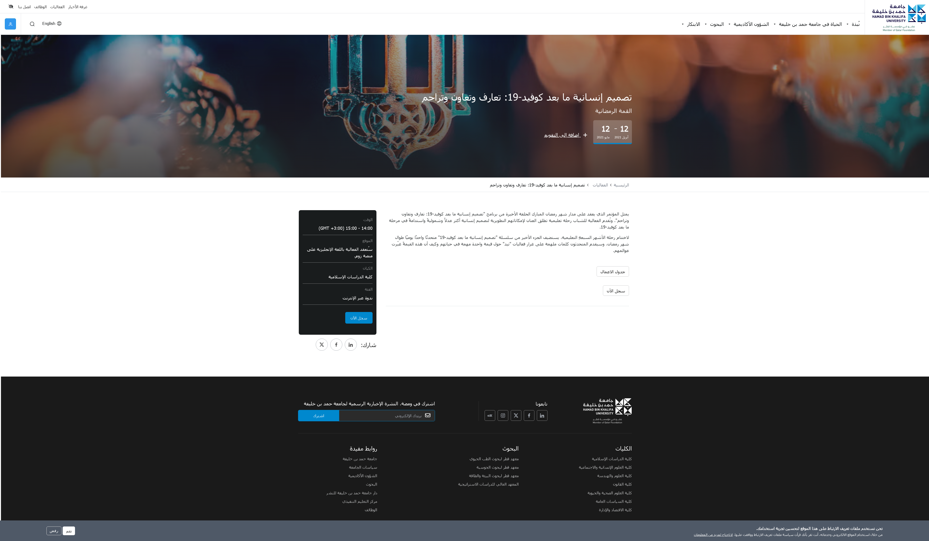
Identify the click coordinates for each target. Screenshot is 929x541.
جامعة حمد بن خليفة (360, 458)
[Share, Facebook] (336, 345)
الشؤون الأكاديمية (362, 475)
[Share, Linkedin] (351, 345)
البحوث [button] (717, 24)
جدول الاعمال (612, 271)
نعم (69, 530)
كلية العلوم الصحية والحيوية (610, 492)
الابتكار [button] (693, 24)
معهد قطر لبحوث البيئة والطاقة (494, 475)
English (48, 23)
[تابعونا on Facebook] (529, 415)
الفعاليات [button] (57, 6)
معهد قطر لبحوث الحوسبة (498, 467)
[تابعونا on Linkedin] (542, 415)
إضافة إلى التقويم (562, 135)
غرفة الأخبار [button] (77, 6)
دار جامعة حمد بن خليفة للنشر (351, 492)
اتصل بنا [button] (24, 6)
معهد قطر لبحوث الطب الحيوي (494, 458)
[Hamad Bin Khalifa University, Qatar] (899, 17)
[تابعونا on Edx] (490, 415)
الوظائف (371, 509)
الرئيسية (621, 184)
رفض (54, 530)
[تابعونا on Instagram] (503, 415)
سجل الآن (616, 290)
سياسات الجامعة (363, 467)
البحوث (371, 484)
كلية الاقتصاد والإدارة (615, 509)
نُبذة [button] (856, 24)
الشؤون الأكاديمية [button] (751, 24)
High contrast (10, 6)
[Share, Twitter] (322, 345)
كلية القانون (622, 484)
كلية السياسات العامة (614, 501)
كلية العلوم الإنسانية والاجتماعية (605, 467)
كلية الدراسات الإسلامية (612, 458)
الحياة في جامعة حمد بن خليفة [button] (810, 24)
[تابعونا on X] (516, 415)
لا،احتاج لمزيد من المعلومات (713, 535)
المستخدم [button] (10, 24)
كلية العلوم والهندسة (614, 475)
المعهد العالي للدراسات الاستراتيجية (488, 484)
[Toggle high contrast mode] (11, 6)
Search (32, 24)
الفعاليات (600, 184)
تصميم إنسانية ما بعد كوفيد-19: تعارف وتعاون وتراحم (537, 184)
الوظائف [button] (40, 6)
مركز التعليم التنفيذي (359, 501)
